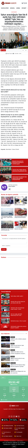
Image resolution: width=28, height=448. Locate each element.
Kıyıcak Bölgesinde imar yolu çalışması (18, 372)
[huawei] (23, 420)
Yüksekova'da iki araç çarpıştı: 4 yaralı (17, 359)
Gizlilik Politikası (20, 441)
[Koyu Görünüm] (22, 3)
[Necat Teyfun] (4, 187)
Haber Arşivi (18, 436)
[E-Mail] (9, 189)
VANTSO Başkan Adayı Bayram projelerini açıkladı (17, 365)
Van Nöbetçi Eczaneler (8, 425)
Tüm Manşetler (19, 432)
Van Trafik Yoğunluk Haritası (19, 429)
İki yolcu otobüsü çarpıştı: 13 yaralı (18, 339)
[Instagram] (14, 416)
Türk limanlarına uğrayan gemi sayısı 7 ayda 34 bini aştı (7, 217)
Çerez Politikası (12, 441)
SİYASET (24, 8)
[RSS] (19, 416)
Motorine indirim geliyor (20, 204)
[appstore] (5, 420)
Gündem (12, 337)
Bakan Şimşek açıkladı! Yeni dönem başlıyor (6, 205)
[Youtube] (16, 416)
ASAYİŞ (12, 356)
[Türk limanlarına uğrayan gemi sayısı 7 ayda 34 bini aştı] (7, 211)
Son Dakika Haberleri (7, 436)
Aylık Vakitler (4, 399)
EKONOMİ (14, 12)
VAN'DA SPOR (4, 8)
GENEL (18, 8)
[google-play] (14, 420)
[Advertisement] (14, 273)
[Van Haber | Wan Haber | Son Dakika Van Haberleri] (9, 3)
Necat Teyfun (9, 53)
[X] (12, 416)
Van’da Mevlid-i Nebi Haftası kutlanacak (17, 346)
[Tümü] (26, 333)
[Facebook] (9, 416)
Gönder (4, 249)
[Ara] (24, 3)
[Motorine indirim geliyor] (21, 200)
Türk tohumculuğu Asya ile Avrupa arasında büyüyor (21, 217)
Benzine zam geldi (19, 228)
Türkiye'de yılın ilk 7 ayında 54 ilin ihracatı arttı (7, 229)
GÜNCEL (12, 8)
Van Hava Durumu (20, 425)
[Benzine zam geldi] (21, 224)
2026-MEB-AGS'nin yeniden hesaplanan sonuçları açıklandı (17, 352)
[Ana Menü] (26, 3)
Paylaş (4, 50)
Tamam (14, 446)
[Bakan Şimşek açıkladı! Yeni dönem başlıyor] (7, 200)
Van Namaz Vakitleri (8, 428)
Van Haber (13, 362)
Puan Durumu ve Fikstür (6, 433)
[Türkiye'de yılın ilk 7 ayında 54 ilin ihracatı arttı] (7, 224)
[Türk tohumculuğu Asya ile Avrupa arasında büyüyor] (21, 211)
